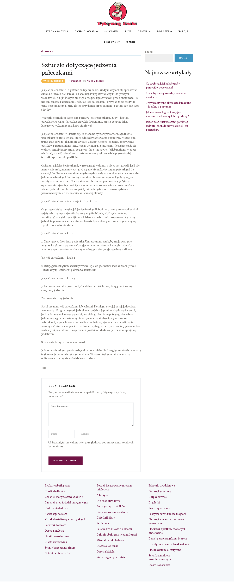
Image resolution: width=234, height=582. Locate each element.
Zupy (128, 31)
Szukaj (149, 52)
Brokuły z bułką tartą (57, 486)
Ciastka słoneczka (107, 546)
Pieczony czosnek (159, 508)
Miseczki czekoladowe (110, 540)
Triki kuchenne (53, 81)
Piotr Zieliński (95, 81)
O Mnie (131, 42)
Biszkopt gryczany (160, 491)
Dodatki (163, 31)
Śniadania (111, 31)
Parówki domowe (55, 525)
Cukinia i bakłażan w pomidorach (117, 535)
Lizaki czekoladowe (57, 536)
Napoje (183, 31)
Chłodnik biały (106, 518)
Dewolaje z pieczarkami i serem (168, 539)
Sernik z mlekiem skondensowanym (160, 558)
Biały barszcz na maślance (112, 512)
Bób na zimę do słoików (111, 507)
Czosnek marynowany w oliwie (64, 497)
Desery (143, 31)
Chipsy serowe (158, 497)
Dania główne (85, 31)
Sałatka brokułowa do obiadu (114, 529)
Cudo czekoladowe (56, 508)
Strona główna (57, 31)
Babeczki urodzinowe (162, 486)
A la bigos (102, 495)
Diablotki (154, 503)
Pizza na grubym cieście (111, 557)
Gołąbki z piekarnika (57, 553)
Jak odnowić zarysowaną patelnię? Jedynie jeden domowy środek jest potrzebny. (167, 126)
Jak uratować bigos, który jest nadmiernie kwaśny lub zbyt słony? (167, 114)
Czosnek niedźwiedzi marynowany (66, 503)
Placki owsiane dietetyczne (165, 550)
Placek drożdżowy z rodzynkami (65, 519)
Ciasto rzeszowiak (56, 542)
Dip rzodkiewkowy (108, 501)
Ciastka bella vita (55, 491)
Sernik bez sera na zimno (60, 548)
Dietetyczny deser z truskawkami (169, 544)
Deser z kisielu (106, 552)
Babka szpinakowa (56, 514)
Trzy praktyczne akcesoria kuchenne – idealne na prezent (168, 105)
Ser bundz (103, 523)
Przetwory (112, 42)
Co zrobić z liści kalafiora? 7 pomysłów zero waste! (163, 86)
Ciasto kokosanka (159, 565)
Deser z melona (54, 531)
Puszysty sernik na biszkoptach (168, 514)
